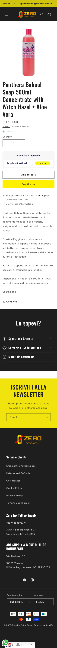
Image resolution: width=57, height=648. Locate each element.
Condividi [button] (12, 301)
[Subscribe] (47, 417)
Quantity (7, 136)
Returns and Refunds (18, 473)
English (16, 644)
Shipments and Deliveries (21, 465)
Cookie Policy (14, 488)
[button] (6, 14)
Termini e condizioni (18, 502)
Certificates (13, 480)
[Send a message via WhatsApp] (5, 642)
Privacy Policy (14, 495)
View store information (19, 203)
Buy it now (28, 184)
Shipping (6, 126)
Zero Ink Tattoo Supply (22, 625)
